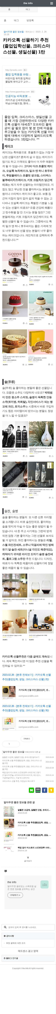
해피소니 (30, 31)
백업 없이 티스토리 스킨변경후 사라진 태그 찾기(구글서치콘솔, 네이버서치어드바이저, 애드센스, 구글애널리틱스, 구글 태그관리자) (21, 775)
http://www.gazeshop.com (17, 91)
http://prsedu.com (13, 70)
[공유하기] (15, 744)
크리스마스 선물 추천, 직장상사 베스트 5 (18, 781)
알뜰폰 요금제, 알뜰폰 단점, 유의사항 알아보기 (20, 757)
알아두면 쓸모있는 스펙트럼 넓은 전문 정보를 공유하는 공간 (21, 887)
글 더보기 (28, 861)
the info (28, 3)
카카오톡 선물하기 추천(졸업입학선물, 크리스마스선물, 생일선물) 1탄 (26, 46)
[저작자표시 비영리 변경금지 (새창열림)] (50, 740)
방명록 (30, 20)
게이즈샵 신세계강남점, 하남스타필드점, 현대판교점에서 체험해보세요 (17, 102)
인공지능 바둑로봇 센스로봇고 (18, 96)
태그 (28, 9)
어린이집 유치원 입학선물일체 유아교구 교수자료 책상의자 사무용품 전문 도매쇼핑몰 (18, 80)
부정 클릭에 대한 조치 (15, 943)
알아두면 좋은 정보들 (14, 31)
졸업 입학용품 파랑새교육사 (18, 74)
